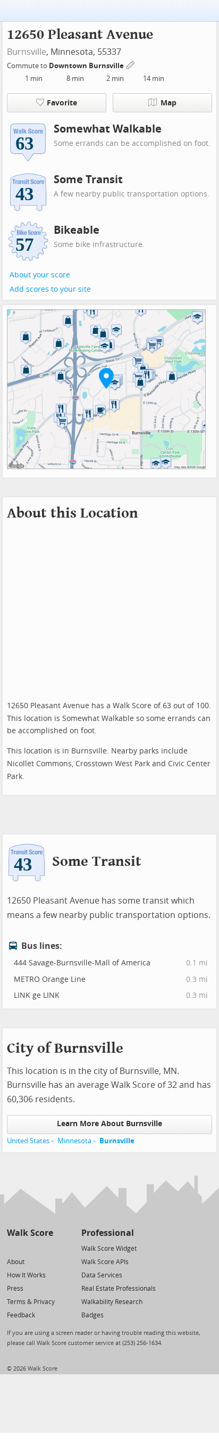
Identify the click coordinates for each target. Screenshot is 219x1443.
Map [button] (168, 103)
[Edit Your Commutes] (130, 64)
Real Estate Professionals (118, 1288)
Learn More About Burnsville (109, 1123)
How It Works (26, 1275)
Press (15, 1288)
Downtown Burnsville (87, 66)
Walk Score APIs (105, 1262)
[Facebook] (29, 1248)
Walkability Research (111, 1302)
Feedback (21, 1315)
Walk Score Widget (109, 1248)
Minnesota (74, 1141)
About (15, 1262)
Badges (92, 1315)
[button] (106, 378)
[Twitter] (13, 1248)
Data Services (101, 1275)
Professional (107, 1233)
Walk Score (30, 1233)
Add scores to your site (50, 289)
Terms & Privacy (31, 1302)
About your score (40, 275)
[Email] (46, 1248)
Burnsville (26, 52)
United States (28, 1141)
